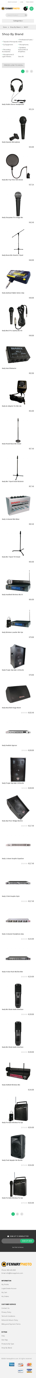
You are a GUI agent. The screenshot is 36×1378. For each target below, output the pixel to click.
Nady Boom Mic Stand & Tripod (12, 255)
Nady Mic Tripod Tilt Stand (11, 557)
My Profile (5, 1284)
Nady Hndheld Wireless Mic (11, 1085)
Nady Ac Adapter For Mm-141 (11, 406)
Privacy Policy (6, 1312)
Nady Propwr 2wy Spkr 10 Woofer (13, 670)
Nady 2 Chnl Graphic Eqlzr (11, 896)
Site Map (5, 1340)
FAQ (3, 1336)
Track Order (29, 2)
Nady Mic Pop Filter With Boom (12, 180)
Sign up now (27, 1241)
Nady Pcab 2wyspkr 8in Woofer (12, 1160)
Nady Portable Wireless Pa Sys (12, 1122)
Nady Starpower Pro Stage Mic (12, 217)
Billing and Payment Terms (11, 1324)
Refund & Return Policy (10, 1320)
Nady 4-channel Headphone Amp (13, 934)
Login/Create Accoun (9, 1288)
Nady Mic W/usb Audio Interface (12, 1009)
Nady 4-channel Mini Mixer (11, 519)
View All (21, 56)
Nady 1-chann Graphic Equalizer (13, 858)
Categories (17, 21)
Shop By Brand (15, 27)
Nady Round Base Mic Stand (11, 444)
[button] (13, 65)
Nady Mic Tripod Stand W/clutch (13, 481)
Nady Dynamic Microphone (11, 142)
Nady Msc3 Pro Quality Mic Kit (12, 330)
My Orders (5, 1296)
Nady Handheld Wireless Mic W (12, 594)
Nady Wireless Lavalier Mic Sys (12, 632)
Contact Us (5, 1308)
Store (5, 27)
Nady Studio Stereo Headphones (13, 104)
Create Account (12, 2)
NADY (26, 27)
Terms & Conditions (8, 1316)
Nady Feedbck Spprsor (9, 745)
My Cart (4, 1292)
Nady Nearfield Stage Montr (11, 708)
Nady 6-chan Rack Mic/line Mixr (12, 972)
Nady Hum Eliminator (9, 368)
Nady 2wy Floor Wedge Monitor (12, 821)
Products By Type (8, 1344)
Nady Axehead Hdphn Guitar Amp (13, 293)
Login (21, 2)
